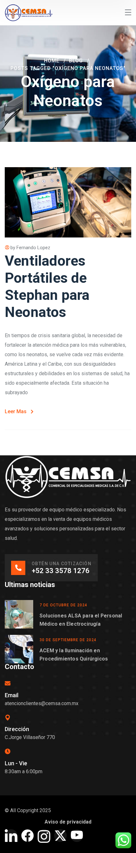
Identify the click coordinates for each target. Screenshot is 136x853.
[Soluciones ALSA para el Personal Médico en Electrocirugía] (19, 614)
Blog (76, 61)
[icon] (11, 835)
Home (51, 61)
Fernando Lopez (33, 247)
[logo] (29, 12)
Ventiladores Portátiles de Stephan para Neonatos (47, 286)
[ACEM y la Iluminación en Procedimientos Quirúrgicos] (19, 649)
